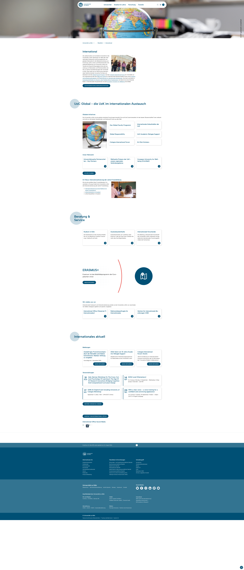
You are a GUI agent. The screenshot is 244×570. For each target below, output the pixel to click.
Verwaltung (138, 462)
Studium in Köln (89, 232)
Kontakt (125, 487)
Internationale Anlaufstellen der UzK (148, 125)
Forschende (85, 467)
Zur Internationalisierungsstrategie (96, 85)
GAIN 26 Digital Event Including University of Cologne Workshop (103, 391)
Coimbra (85, 498)
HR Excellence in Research (142, 502)
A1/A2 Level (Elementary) (137, 377)
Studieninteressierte (87, 462)
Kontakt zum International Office (95, 416)
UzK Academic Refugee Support (148, 134)
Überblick (100, 43)
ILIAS (137, 469)
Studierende (85, 464)
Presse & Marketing (87, 474)
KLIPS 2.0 (138, 467)
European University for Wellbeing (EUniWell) (148, 160)
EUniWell (90, 498)
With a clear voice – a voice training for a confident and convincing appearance (143, 391)
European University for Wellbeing (116, 81)
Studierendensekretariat (141, 464)
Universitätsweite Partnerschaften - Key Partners (95, 160)
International (108, 43)
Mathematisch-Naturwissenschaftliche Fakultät (120, 469)
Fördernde (85, 472)
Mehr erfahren (89, 282)
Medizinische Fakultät (114, 465)
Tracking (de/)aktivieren (106, 518)
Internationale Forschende (147, 232)
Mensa (137, 465)
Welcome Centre (101, 76)
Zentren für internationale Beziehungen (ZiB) (148, 312)
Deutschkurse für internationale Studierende (110, 78)
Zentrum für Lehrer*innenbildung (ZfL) (118, 472)
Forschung (132, 4)
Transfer (141, 4)
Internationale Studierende (89, 469)
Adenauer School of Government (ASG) (118, 474)
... (96, 43)
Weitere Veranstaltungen (92, 404)
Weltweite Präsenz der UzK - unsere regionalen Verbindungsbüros (121, 161)
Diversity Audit (126, 500)
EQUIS (88, 507)
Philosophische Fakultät (114, 467)
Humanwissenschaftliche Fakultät (117, 471)
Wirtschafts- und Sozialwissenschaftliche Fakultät (120, 462)
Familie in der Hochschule (126, 507)
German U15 (96, 498)
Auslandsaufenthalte (118, 232)
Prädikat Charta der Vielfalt (115, 500)
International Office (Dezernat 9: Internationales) (95, 312)
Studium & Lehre (120, 4)
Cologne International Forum (117, 74)
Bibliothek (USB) (140, 471)
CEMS (84, 507)
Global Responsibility (117, 134)
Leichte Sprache (106, 487)
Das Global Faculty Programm (120, 125)
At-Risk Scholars (143, 142)
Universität (108, 4)
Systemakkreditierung (100, 507)
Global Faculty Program (99, 74)
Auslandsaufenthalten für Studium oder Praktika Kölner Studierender (100, 80)
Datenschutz (86, 487)
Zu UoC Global (89, 173)
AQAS (92, 507)
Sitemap (114, 487)
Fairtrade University (113, 507)
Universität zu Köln (88, 43)
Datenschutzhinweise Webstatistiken (91, 518)
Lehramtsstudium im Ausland (92, 192)
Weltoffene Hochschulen (141, 500)
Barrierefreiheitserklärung (96, 487)
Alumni (84, 471)
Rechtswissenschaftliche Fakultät (117, 464)
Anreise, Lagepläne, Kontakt (142, 472)
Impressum (119, 487)
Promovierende (86, 465)
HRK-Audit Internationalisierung (143, 498)
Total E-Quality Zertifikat (115, 498)
